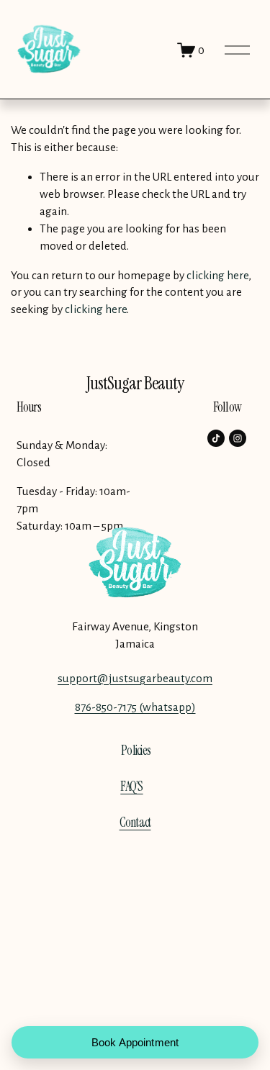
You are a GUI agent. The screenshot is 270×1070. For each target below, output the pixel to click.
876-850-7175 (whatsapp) (135, 707)
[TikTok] (216, 438)
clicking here (217, 275)
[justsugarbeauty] (237, 438)
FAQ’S (131, 786)
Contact (135, 822)
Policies (135, 750)
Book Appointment (135, 1042)
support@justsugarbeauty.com (135, 678)
